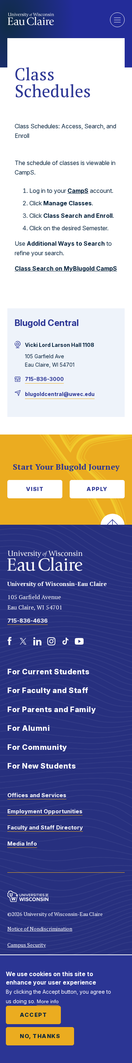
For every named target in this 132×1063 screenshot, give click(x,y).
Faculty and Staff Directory (45, 827)
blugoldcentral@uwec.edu (60, 394)
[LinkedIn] (37, 641)
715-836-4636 (27, 620)
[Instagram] (51, 641)
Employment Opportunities (44, 811)
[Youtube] (79, 641)
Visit (35, 488)
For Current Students (48, 671)
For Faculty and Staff (47, 690)
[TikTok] (65, 641)
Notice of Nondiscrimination (39, 928)
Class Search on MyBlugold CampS (66, 268)
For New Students (41, 766)
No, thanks (40, 1036)
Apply (97, 488)
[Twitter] (23, 641)
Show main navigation (117, 19)
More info (48, 1001)
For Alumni (28, 728)
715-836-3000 (44, 379)
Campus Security (26, 944)
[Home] (53, 19)
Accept (33, 1014)
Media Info (22, 843)
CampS (77, 190)
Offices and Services (36, 795)
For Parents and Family (51, 709)
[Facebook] (9, 641)
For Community (37, 747)
